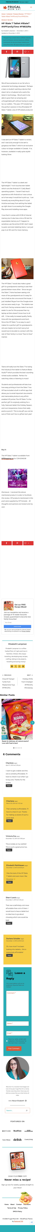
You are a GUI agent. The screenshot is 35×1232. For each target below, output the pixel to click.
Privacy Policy (23, 1208)
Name (10, 1023)
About (12, 1204)
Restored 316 (18, 1221)
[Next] (32, 723)
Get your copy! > (17, 2)
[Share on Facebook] (6, 52)
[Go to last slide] (2, 723)
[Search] (26, 1110)
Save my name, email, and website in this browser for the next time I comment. (17, 1041)
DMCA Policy (17, 1211)
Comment (11, 993)
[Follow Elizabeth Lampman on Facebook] (12, 666)
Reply (9, 785)
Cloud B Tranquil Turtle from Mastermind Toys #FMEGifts (8, 681)
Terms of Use (11, 1208)
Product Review (7, 20)
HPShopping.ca (7, 459)
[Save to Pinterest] (17, 52)
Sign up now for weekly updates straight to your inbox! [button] (17, 1186)
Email (9, 1033)
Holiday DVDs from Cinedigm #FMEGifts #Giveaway (27, 681)
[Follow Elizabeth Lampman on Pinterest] (23, 666)
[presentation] (17, 719)
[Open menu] (31, 7)
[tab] (13, 747)
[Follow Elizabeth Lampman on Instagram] (19, 666)
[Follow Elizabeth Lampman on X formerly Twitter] (15, 666)
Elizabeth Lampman (9, 31)
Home (6, 1204)
